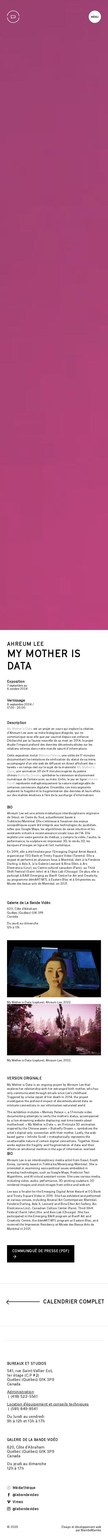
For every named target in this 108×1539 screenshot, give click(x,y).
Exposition (16, 975)
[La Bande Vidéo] (13, 17)
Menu (95, 16)
